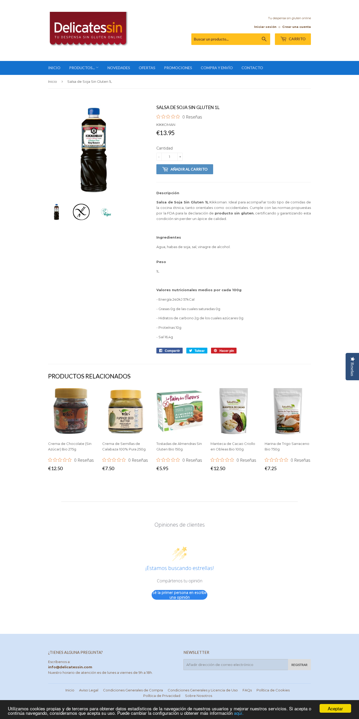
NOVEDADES (118, 67)
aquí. (239, 713)
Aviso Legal (88, 690)
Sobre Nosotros (198, 696)
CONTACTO (252, 67)
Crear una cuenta (296, 27)
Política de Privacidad (161, 696)
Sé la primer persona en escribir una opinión (179, 595)
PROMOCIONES (178, 67)
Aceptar (335, 708)
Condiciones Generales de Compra (133, 690)
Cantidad (164, 148)
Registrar (299, 665)
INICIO (54, 67)
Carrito (297, 39)
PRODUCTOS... (82, 67)
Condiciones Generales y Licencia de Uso (203, 690)
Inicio (52, 81)
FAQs (247, 690)
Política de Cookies (273, 690)
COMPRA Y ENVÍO (217, 67)
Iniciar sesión (265, 27)
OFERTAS (147, 67)
